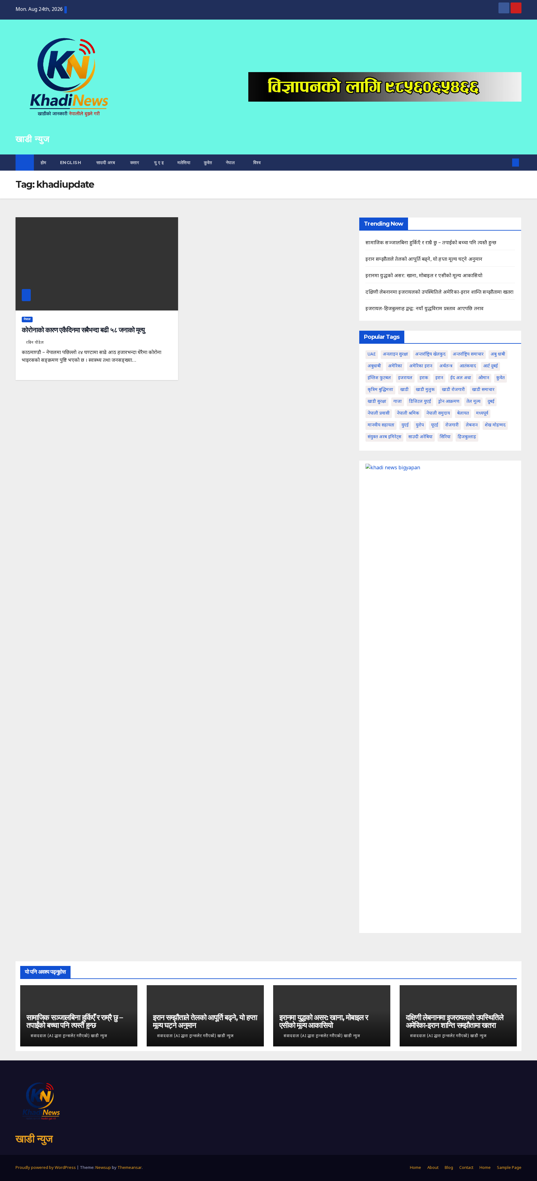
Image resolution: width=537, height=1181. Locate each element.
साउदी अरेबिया (420, 437)
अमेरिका (395, 366)
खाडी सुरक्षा (377, 402)
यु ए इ (158, 162)
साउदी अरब (105, 162)
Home (415, 1167)
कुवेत (208, 162)
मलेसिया (183, 162)
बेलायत (463, 413)
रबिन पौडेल (35, 342)
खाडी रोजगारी (453, 390)
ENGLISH (70, 162)
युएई (405, 425)
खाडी (404, 390)
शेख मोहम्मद (495, 425)
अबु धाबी (498, 354)
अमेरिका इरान (420, 366)
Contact (466, 1167)
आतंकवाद (468, 366)
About (432, 1167)
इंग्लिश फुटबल (379, 378)
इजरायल (405, 378)
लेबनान (472, 425)
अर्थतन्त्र (445, 366)
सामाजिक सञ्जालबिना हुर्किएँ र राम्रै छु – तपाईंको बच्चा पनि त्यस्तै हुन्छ (430, 243)
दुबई (491, 402)
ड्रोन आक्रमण (448, 402)
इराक (424, 378)
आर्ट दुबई (490, 366)
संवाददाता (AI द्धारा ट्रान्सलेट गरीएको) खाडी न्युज (69, 1036)
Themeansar (129, 1167)
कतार (134, 162)
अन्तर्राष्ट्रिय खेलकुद (430, 354)
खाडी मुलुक (425, 390)
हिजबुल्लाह (467, 437)
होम (43, 162)
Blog (449, 1167)
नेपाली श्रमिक (408, 413)
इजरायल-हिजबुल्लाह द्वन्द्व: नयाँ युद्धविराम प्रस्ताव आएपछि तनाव (424, 309)
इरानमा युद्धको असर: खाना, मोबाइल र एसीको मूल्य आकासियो (423, 276)
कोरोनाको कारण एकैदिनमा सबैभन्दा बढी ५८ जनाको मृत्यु (83, 330)
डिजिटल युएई (420, 402)
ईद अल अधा (460, 378)
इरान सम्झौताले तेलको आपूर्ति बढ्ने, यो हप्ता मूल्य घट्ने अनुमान (423, 259)
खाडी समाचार (483, 390)
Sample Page (509, 1167)
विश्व (257, 162)
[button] (505, 162)
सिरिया (445, 437)
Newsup (103, 1167)
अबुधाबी (374, 366)
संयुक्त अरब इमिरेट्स (384, 437)
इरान (439, 378)
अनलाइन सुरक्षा (395, 354)
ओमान (483, 378)
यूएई (434, 425)
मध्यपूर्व (482, 413)
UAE (372, 354)
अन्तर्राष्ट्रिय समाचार (468, 354)
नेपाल (231, 162)
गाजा (397, 402)
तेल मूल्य (473, 402)
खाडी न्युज (33, 139)
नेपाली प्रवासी (379, 413)
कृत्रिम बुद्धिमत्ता (380, 390)
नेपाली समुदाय (438, 413)
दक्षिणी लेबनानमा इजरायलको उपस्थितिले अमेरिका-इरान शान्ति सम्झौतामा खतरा (439, 292)
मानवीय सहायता (381, 425)
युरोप (420, 425)
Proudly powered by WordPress (46, 1167)
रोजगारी (452, 425)
